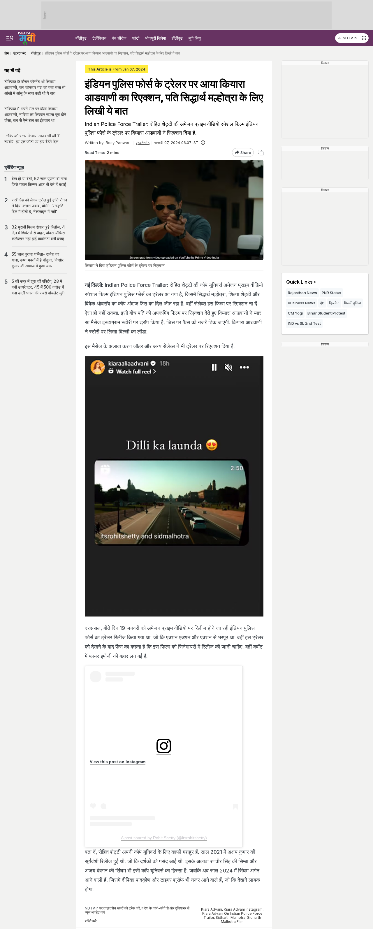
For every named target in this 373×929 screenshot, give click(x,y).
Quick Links (299, 282)
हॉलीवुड (177, 38)
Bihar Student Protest (326, 313)
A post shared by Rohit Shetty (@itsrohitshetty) (164, 837)
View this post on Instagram (117, 761)
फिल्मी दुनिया (352, 303)
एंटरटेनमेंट (142, 142)
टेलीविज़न (99, 38)
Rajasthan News (302, 292)
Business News (301, 303)
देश (322, 303)
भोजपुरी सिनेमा (155, 38)
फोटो (135, 38)
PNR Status (331, 292)
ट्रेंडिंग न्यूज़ (14, 167)
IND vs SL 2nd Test (304, 323)
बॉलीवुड (81, 38)
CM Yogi (295, 313)
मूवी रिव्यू (195, 38)
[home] (27, 37)
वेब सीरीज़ (119, 38)
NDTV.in (350, 38)
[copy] (260, 152)
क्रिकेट (334, 303)
